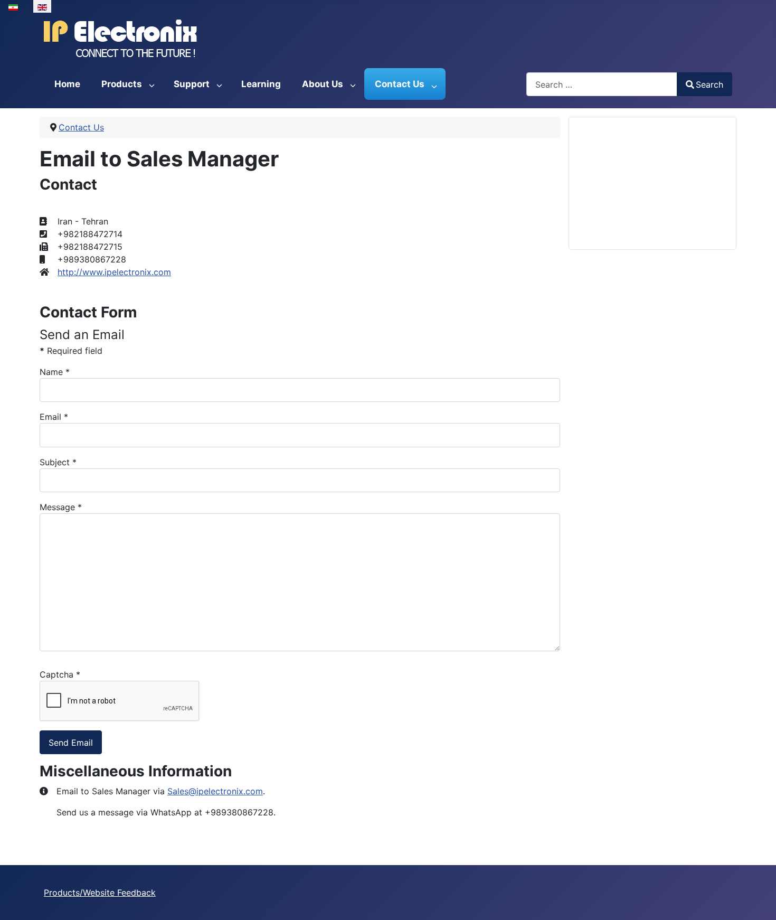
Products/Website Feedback (100, 892)
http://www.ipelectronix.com (114, 272)
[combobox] (601, 84)
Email (54, 416)
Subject (58, 462)
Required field (71, 350)
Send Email (71, 742)
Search (709, 84)
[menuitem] (67, 84)
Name (55, 372)
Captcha (60, 674)
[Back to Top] (757, 900)
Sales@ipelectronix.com (215, 791)
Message (61, 507)
